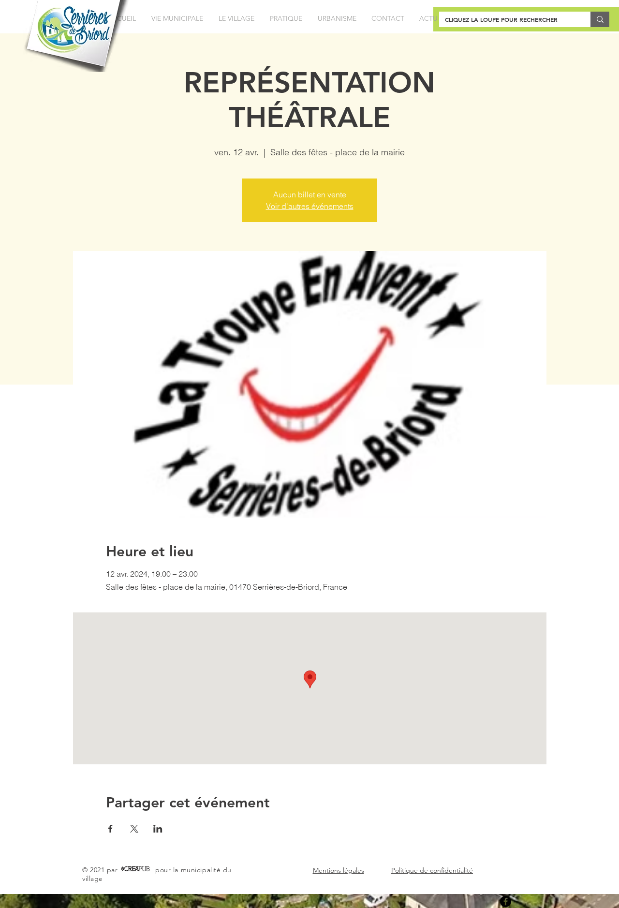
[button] (177, 19)
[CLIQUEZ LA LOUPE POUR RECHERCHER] (599, 19)
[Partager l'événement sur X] (134, 829)
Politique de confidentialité (432, 870)
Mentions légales (338, 870)
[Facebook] (505, 901)
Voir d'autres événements (310, 206)
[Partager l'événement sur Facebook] (110, 829)
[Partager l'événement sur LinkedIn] (157, 829)
